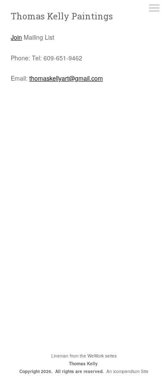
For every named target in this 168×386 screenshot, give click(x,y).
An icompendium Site (127, 371)
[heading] (62, 17)
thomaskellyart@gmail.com (66, 78)
